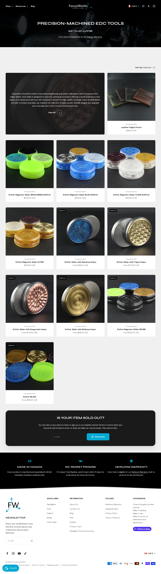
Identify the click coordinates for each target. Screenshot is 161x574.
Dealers (73, 522)
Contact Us (75, 509)
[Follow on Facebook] (7, 553)
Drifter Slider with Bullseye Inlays (80, 329)
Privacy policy (24, 565)
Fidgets (50, 513)
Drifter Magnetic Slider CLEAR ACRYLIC (131, 195)
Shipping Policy (111, 509)
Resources (21, 6)
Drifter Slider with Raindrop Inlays (80, 262)
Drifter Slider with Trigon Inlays (131, 262)
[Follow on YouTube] (19, 553)
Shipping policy (53, 565)
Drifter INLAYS (29, 397)
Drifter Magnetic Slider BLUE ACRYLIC (80, 195)
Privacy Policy (111, 513)
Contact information (70, 565)
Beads (49, 517)
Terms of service (38, 565)
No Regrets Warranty (93, 37)
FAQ (71, 517)
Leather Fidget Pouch (131, 127)
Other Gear (52, 522)
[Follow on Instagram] (13, 553)
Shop (8, 6)
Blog (33, 6)
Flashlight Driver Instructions (82, 531)
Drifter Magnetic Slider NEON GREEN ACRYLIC (30, 195)
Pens (49, 509)
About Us (74, 504)
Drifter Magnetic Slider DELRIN (131, 329)
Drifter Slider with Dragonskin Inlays (30, 329)
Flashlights (51, 504)
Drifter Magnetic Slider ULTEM (30, 262)
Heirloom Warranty (140, 472)
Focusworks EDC (131, 124)
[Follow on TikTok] (25, 553)
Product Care (75, 526)
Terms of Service (112, 517)
